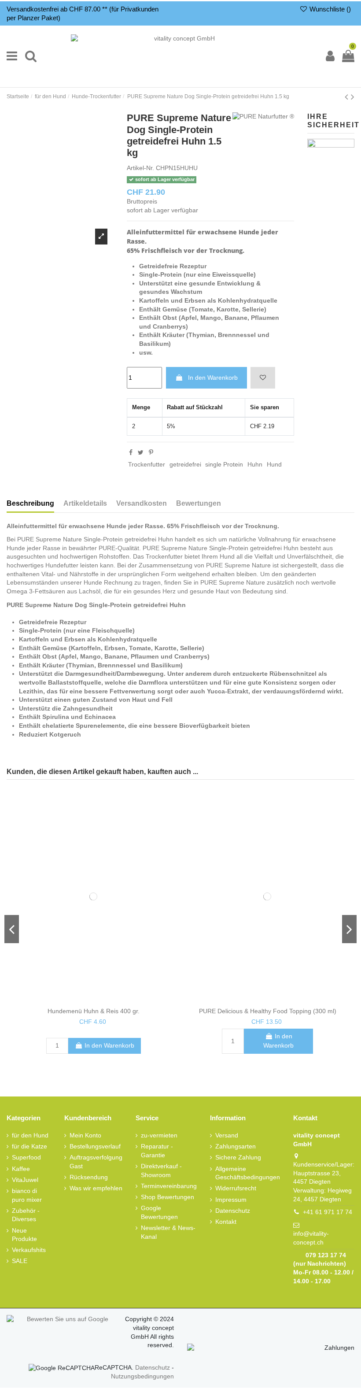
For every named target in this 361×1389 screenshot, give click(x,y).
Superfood (26, 1157)
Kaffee (21, 1168)
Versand (226, 1135)
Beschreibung (30, 503)
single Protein (224, 464)
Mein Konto (85, 1135)
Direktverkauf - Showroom (161, 1170)
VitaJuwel (25, 1179)
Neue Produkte (24, 1234)
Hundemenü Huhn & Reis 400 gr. (94, 1011)
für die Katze (29, 1146)
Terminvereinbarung (169, 1185)
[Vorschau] (100, 1000)
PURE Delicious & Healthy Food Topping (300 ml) (267, 1011)
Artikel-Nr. (140, 167)
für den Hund (30, 1135)
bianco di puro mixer (27, 1195)
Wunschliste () (329, 9)
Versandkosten (141, 503)
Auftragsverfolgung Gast (96, 1162)
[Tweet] (141, 452)
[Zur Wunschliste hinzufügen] (262, 378)
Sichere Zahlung (238, 1157)
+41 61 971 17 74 (327, 1211)
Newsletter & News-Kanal (168, 1232)
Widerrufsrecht (235, 1188)
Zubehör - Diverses (26, 1214)
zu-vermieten (159, 1135)
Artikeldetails (85, 503)
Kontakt (225, 1221)
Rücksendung (89, 1177)
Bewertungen (198, 503)
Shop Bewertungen (167, 1196)
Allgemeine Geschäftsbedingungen (247, 1173)
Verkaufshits (29, 1249)
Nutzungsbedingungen (142, 1376)
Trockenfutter (146, 464)
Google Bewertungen (159, 1212)
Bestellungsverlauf (95, 1146)
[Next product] (352, 97)
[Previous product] (346, 97)
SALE (19, 1260)
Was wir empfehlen (96, 1188)
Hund (274, 464)
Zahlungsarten (235, 1146)
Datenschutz (232, 1210)
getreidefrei (185, 464)
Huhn (254, 464)
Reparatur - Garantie (157, 1151)
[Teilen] (131, 452)
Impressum (231, 1199)
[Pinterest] (151, 452)
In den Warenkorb (213, 377)
